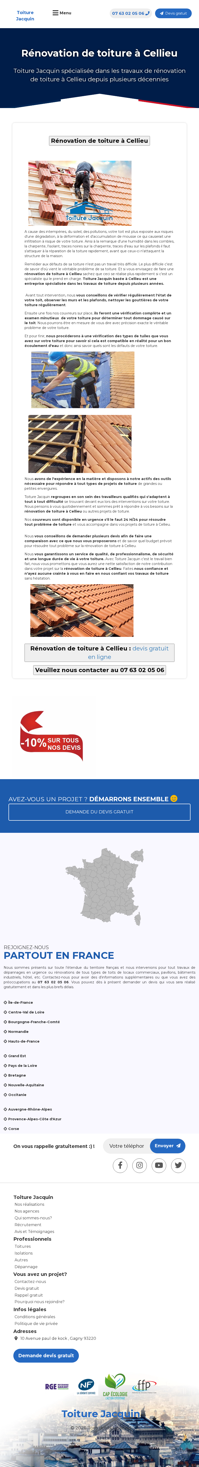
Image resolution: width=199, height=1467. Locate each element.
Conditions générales (35, 1317)
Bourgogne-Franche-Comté (34, 1022)
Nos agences (27, 1211)
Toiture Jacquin (25, 16)
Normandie (18, 1031)
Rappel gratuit (29, 1295)
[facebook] (120, 1165)
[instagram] (139, 1165)
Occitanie (17, 1095)
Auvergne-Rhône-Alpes (30, 1109)
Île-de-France (20, 1002)
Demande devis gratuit (46, 1355)
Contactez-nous (30, 1281)
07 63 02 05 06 (128, 13)
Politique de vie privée (36, 1323)
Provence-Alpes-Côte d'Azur (34, 1119)
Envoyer (165, 1145)
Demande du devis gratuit (99, 812)
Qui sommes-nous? (33, 1218)
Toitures (23, 1246)
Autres (21, 1260)
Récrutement (28, 1224)
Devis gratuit (175, 13)
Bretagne (17, 1075)
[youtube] (159, 1165)
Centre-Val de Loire (26, 1012)
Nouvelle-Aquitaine (26, 1085)
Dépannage (26, 1267)
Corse (13, 1129)
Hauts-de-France (24, 1041)
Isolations (24, 1253)
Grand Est (17, 1056)
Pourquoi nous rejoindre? (40, 1301)
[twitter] (178, 1165)
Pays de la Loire (22, 1065)
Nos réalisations (29, 1204)
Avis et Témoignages (34, 1231)
